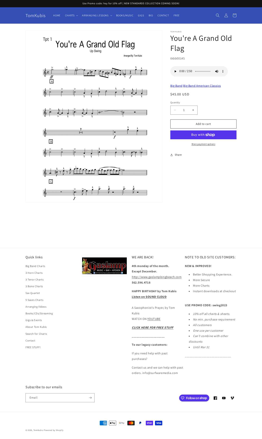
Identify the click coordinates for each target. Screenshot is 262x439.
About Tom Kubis (36, 327)
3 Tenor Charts (35, 279)
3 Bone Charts (34, 286)
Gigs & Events (34, 320)
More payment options (203, 144)
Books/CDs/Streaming (39, 313)
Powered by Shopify (53, 430)
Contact (30, 340)
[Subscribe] (90, 397)
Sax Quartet (33, 293)
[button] (71, 15)
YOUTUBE (153, 319)
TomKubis (38, 430)
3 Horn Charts (34, 273)
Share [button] (178, 154)
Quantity (175, 102)
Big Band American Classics (202, 86)
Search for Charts (36, 334)
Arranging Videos (36, 306)
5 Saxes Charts (34, 300)
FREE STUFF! (33, 347)
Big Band (176, 86)
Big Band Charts (35, 266)
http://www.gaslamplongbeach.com (157, 277)
